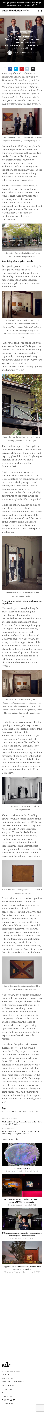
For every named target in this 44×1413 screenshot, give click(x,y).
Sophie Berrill (15, 1205)
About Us (6, 1374)
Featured (14, 32)
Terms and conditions (13, 1382)
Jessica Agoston (19, 53)
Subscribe (8, 1403)
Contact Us (7, 1378)
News (30, 32)
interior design (33, 1111)
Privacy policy (9, 1385)
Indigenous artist (19, 1111)
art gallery (6, 1111)
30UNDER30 (7, 1396)
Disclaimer (7, 1389)
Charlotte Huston (12, 1272)
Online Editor (14, 1238)
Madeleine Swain (14, 1171)
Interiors (23, 32)
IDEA (4, 1392)
